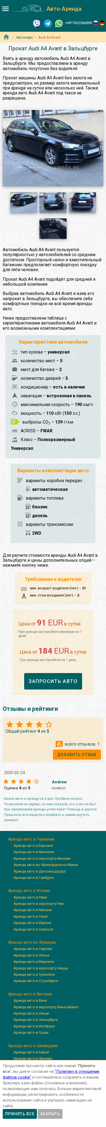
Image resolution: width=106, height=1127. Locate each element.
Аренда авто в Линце (31, 1013)
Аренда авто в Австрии (30, 994)
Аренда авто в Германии (31, 839)
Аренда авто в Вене (30, 1000)
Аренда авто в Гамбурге (34, 878)
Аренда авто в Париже (33, 949)
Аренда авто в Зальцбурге (36, 1020)
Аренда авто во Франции (32, 942)
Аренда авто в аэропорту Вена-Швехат (46, 1007)
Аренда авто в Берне (31, 1052)
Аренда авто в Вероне (32, 923)
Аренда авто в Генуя (31, 916)
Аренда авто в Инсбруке (34, 1026)
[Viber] (37, 23)
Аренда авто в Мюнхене (34, 852)
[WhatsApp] (59, 23)
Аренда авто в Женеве (33, 1058)
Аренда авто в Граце (31, 1032)
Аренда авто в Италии (29, 890)
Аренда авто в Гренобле (34, 974)
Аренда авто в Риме (30, 897)
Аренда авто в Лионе (31, 955)
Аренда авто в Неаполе (33, 929)
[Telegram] (48, 23)
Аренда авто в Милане (33, 910)
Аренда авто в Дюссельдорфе (40, 871)
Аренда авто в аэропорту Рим (39, 904)
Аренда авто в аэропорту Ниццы (41, 968)
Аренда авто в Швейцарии (33, 1045)
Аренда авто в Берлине (33, 846)
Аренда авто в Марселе (34, 962)
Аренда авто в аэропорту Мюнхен (42, 858)
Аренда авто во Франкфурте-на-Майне (46, 865)
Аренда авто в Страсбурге (36, 981)
